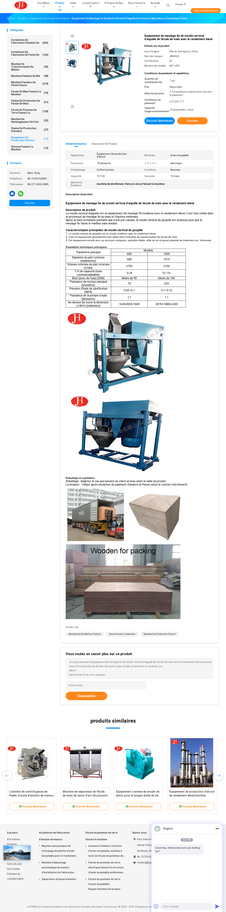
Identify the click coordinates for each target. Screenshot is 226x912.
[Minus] (217, 828)
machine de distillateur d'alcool (85, 634)
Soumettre (86, 696)
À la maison (13, 839)
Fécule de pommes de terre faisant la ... (29, 111)
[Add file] (156, 906)
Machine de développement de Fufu (29, 120)
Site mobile (13, 868)
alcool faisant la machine (122, 634)
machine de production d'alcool (160, 634)
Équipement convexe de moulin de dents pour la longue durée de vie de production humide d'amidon (137, 795)
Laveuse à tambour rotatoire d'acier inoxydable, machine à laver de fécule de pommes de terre (105, 851)
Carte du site (14, 864)
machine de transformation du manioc (29, 67)
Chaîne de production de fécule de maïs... (29, 102)
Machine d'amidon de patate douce (29, 84)
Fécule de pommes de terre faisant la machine (101, 836)
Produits (12, 844)
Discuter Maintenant (206, 10)
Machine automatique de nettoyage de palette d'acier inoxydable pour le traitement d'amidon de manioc (59, 851)
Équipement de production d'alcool (29, 139)
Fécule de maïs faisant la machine (29, 93)
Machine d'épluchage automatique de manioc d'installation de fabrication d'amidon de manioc (58, 868)
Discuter (30, 203)
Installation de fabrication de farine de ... (29, 55)
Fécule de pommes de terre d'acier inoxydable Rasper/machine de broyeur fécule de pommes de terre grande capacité (104, 885)
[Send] (217, 906)
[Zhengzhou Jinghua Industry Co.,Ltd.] (20, 5)
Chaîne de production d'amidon (29, 130)
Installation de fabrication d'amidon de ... (29, 43)
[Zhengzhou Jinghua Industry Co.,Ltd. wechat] (20, 193)
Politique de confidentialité (15, 876)
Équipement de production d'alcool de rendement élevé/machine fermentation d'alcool (192, 795)
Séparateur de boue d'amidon (59, 879)
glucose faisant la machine (29, 148)
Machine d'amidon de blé (29, 76)
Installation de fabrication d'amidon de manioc (54, 836)
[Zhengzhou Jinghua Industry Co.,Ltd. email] (12, 193)
